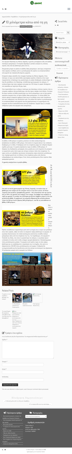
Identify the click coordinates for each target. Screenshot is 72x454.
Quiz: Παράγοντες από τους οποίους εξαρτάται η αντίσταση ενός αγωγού (17, 324)
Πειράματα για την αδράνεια (10, 435)
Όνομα (4, 361)
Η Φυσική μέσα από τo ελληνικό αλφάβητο (17, 401)
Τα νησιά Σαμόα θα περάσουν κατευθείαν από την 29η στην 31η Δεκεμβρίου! (6, 314)
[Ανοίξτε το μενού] (69, 9)
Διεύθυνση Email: (60, 65)
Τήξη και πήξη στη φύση (9, 433)
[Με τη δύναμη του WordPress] (45, 449)
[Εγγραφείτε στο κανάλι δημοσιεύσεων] (3, 9)
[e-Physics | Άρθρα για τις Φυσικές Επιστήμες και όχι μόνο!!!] (36, 3)
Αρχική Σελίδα (6, 17)
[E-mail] (6, 9)
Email (4, 369)
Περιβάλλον (14, 17)
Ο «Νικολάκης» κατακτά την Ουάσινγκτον (16, 305)
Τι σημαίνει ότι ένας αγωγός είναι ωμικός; (63, 106)
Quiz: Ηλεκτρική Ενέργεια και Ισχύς (11, 437)
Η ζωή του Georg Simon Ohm (10, 443)
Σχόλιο (4, 339)
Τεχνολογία (29, 26)
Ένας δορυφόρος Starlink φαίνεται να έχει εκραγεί (63, 97)
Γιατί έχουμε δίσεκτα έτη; (36, 304)
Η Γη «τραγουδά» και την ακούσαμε (40, 404)
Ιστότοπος (5, 377)
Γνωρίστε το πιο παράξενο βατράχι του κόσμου (6, 296)
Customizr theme (40, 451)
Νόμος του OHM (63, 111)
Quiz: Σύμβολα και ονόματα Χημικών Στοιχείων (63, 130)
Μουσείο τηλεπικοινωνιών (27, 304)
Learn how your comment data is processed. (36, 389)
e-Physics (32, 449)
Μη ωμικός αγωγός (63, 101)
